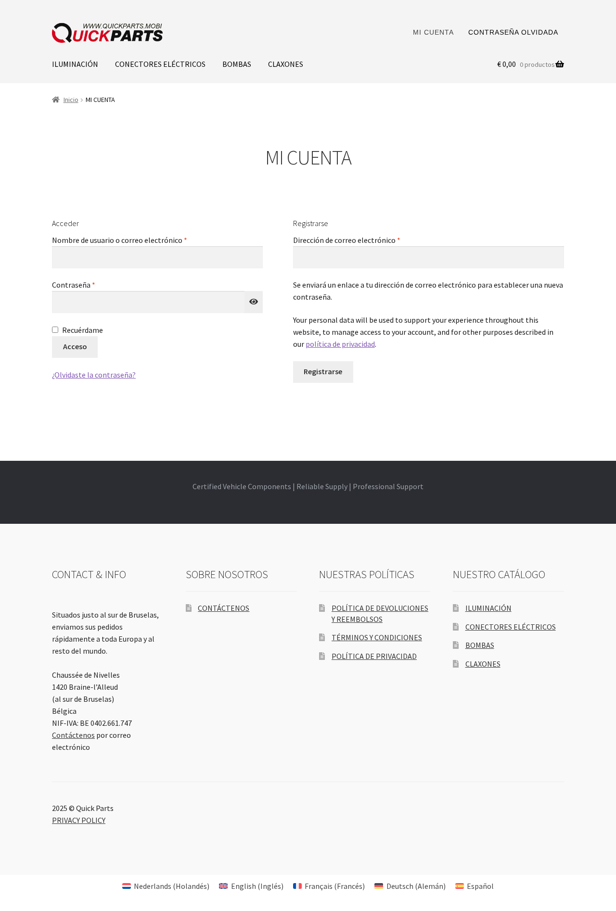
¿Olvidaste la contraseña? (94, 375)
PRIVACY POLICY (78, 820)
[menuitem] (165, 886)
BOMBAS (236, 64)
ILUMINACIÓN (75, 64)
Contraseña (93, 284)
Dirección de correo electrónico (366, 240)
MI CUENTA (433, 32)
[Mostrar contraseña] (253, 302)
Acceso (75, 346)
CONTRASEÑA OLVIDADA (513, 32)
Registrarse (323, 371)
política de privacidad (340, 344)
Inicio (71, 99)
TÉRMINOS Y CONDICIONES (377, 637)
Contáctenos (73, 735)
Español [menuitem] (480, 886)
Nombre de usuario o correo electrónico (139, 240)
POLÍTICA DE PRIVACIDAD (374, 656)
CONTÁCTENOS (223, 608)
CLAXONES (285, 64)
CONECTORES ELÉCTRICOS (160, 64)
